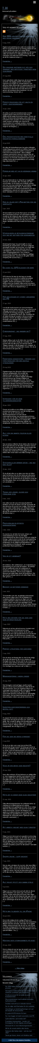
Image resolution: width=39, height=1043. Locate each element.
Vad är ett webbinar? (12, 556)
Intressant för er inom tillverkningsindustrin (12, 400)
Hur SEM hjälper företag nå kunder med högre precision (18, 37)
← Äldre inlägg (19, 968)
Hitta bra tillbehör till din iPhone (17, 911)
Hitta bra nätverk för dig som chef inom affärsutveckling (17, 619)
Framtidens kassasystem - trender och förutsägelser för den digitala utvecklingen (19, 361)
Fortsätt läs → (7, 61)
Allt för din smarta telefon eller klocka (17, 434)
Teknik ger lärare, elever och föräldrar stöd (15, 493)
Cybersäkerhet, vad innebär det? (16, 331)
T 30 (5, 7)
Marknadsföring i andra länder (16, 676)
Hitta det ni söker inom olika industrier (19, 795)
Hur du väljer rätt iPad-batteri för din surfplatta (19, 203)
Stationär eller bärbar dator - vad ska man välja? (19, 463)
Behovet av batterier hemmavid (15, 587)
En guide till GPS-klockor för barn (18, 268)
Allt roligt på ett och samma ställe (18, 882)
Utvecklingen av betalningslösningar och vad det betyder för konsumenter (19, 234)
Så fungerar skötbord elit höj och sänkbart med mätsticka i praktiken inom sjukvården (19, 69)
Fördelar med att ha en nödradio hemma (19, 171)
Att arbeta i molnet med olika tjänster (19, 827)
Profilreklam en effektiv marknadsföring (13, 524)
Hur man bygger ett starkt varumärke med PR (19, 298)
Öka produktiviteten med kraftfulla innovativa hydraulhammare (18, 138)
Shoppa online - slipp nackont (15, 856)
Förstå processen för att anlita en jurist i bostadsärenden (18, 103)
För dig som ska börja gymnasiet (16, 736)
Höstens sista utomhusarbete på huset (19, 940)
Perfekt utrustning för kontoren (17, 649)
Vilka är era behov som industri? (16, 766)
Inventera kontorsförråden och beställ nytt (16, 708)
